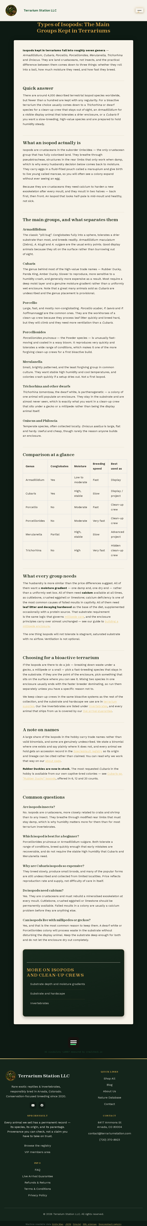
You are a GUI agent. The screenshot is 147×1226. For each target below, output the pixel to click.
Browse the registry (37, 1145)
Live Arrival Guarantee (37, 1176)
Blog (110, 1084)
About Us (109, 1091)
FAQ (37, 1169)
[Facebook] (42, 1105)
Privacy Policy (37, 1195)
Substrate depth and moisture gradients (57, 984)
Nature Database (109, 1097)
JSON (68, 1224)
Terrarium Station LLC (40, 10)
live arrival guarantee (97, 711)
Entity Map (57, 1224)
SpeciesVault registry (88, 751)
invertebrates (98, 706)
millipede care (74, 616)
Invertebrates (39, 1003)
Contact (109, 1104)
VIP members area (37, 1152)
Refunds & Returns (38, 1182)
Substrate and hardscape (47, 993)
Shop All (109, 1078)
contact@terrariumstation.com (109, 1133)
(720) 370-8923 (109, 1139)
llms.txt (77, 1224)
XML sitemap (90, 1224)
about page (53, 761)
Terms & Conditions (37, 1188)
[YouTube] (33, 1105)
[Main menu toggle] (139, 10)
